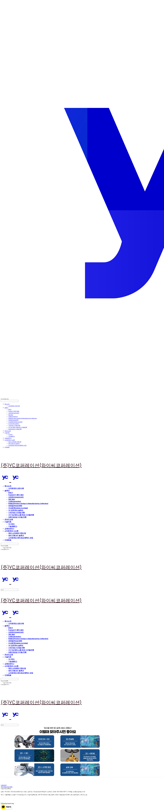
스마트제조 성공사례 (14, 406)
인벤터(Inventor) (13, 416)
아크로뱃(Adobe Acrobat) (15, 422)
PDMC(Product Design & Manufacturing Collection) (22, 418)
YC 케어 (10, 434)
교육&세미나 (8, 438)
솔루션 (6, 408)
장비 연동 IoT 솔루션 (14, 443)
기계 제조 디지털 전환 (14, 425)
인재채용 (7, 447)
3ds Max (10, 415)
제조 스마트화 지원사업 (14, 442)
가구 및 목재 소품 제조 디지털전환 (17, 427)
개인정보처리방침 (7, 787)
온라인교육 (8, 431)
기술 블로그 (11, 436)
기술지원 (7, 433)
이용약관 (4, 785)
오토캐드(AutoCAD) (13, 413)
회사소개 (7, 404)
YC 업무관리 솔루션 (13, 424)
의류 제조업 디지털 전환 (15, 429)
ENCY (9, 409)
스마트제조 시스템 (10, 440)
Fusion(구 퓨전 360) (13, 411)
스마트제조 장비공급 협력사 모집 (17, 445)
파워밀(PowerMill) (13, 420)
